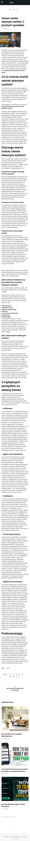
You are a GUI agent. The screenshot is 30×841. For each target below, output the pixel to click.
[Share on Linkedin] (23, 674)
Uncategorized (6, 738)
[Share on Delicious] (20, 674)
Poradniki (5, 773)
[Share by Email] (13, 677)
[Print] (16, 677)
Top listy (8, 668)
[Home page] (9, 9)
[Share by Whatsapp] (26, 674)
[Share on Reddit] (17, 674)
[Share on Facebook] (8, 674)
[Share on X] (11, 674)
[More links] (14, 828)
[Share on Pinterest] (14, 674)
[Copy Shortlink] (19, 677)
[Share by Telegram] (11, 677)
